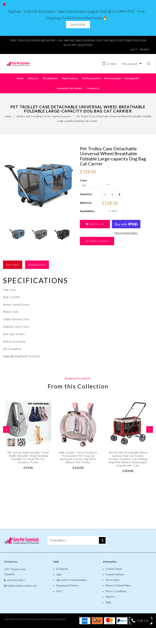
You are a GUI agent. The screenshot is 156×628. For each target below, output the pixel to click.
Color (83, 180)
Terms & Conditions (116, 591)
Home (8, 116)
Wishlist (144, 49)
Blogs (108, 602)
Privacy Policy (113, 579)
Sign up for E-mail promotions (71, 579)
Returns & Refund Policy (118, 585)
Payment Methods (115, 574)
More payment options (126, 232)
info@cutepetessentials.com (22, 585)
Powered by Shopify (56, 619)
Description (12, 264)
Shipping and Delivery (67, 585)
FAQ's (59, 591)
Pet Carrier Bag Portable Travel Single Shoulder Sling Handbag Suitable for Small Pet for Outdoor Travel (28, 457)
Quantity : (86, 194)
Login (59, 574)
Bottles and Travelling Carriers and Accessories (44, 116)
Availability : (87, 211)
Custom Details (114, 568)
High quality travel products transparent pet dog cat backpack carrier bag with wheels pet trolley (78, 457)
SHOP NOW (78, 24)
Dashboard (62, 568)
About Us (110, 596)
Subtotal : (86, 202)
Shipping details (37, 264)
